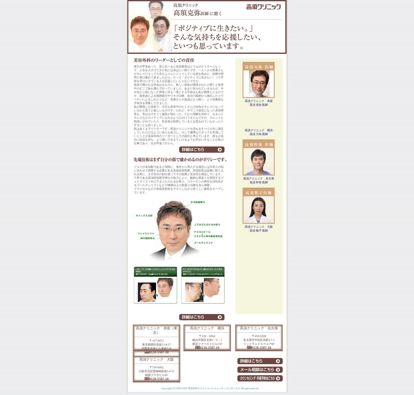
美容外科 (193, 388)
